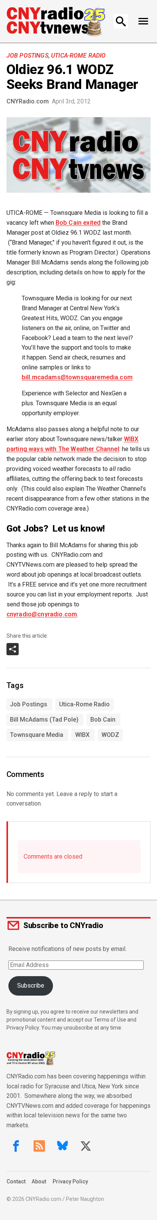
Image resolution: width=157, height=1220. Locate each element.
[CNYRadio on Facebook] (16, 1146)
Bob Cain (102, 719)
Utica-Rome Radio (78, 55)
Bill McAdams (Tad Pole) (44, 719)
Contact (16, 1181)
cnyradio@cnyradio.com (41, 614)
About (39, 1181)
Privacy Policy (70, 1181)
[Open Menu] (143, 21)
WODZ (110, 734)
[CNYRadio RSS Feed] (39, 1146)
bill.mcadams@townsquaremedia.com (77, 377)
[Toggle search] (121, 21)
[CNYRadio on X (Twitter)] (85, 1146)
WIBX (82, 734)
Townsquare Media (36, 734)
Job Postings (27, 55)
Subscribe (30, 985)
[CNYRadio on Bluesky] (62, 1146)
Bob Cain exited (78, 222)
